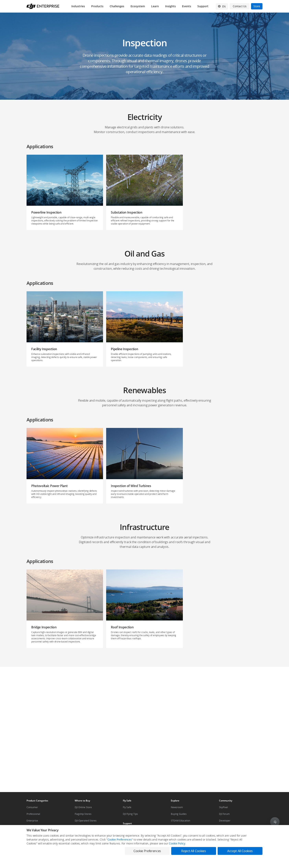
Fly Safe (127, 807)
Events (186, 6)
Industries (78, 6)
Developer (224, 820)
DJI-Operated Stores (86, 820)
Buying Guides (179, 814)
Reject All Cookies (193, 851)
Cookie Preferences (120, 839)
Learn (155, 6)
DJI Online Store (83, 807)
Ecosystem (138, 6)
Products (97, 6)
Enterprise (32, 820)
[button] (144, 56)
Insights (170, 6)
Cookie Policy (177, 843)
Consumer (32, 807)
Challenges (117, 6)
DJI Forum (224, 814)
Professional (33, 814)
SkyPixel (223, 807)
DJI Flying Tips (130, 814)
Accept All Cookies (240, 851)
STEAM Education (180, 820)
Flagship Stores (83, 814)
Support (202, 6)
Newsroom (177, 807)
